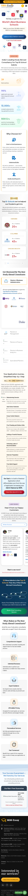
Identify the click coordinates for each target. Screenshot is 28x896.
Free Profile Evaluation (16, 40)
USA (10, 840)
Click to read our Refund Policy (14, 805)
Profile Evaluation (17, 855)
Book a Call (10, 855)
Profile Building (4, 852)
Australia (15, 838)
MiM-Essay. (12, 891)
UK (2, 840)
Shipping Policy (10, 895)
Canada (19, 840)
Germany (20, 838)
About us (9, 861)
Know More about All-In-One (14, 492)
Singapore (5, 840)
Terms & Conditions (5, 893)
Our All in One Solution (13, 850)
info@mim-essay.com (9, 825)
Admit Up (22, 850)
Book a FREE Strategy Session (14, 36)
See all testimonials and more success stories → (14, 572)
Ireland (24, 838)
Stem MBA (14, 840)
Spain (2, 846)
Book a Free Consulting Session (14, 611)
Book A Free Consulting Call (11, 879)
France (18, 846)
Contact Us (14, 861)
